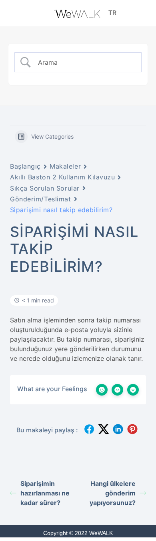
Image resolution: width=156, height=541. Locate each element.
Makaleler (65, 166)
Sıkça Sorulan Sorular (45, 188)
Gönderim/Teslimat (40, 199)
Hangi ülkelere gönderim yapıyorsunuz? (113, 493)
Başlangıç (25, 166)
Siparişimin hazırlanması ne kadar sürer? (45, 493)
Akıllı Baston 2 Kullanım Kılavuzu (62, 177)
